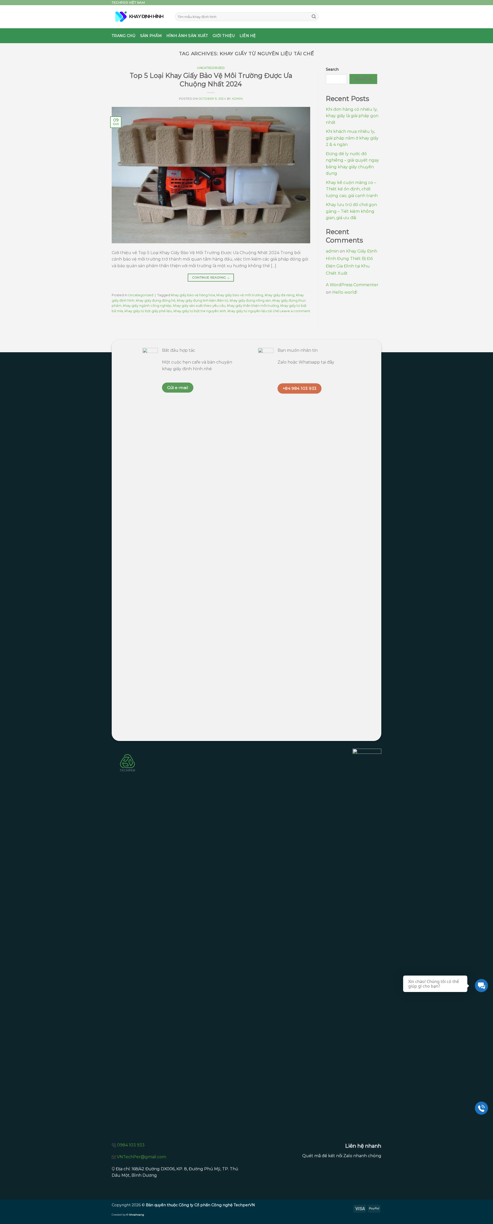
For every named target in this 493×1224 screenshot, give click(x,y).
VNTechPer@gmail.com (141, 1156)
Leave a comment (295, 311)
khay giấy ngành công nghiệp (147, 306)
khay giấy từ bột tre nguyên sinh (200, 311)
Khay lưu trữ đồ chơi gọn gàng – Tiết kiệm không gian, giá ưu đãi (351, 211)
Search (332, 69)
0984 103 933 (131, 1145)
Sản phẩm (151, 35)
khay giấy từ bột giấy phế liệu (148, 311)
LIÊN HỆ (248, 35)
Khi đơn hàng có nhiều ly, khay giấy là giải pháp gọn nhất (352, 116)
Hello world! (344, 292)
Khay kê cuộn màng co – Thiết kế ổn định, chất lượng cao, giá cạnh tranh (352, 189)
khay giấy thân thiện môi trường (253, 306)
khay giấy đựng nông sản (250, 300)
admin (237, 98)
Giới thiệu (224, 35)
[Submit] (314, 16)
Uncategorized (210, 68)
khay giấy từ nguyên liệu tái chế (253, 311)
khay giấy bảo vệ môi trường (239, 295)
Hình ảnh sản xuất (187, 35)
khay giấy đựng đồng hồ (155, 300)
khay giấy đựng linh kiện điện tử (202, 300)
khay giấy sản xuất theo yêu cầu (199, 306)
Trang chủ (124, 35)
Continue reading (211, 277)
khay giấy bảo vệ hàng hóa (193, 295)
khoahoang (136, 1214)
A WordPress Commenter (352, 284)
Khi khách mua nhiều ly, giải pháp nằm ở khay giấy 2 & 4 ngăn (352, 138)
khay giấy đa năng (280, 295)
